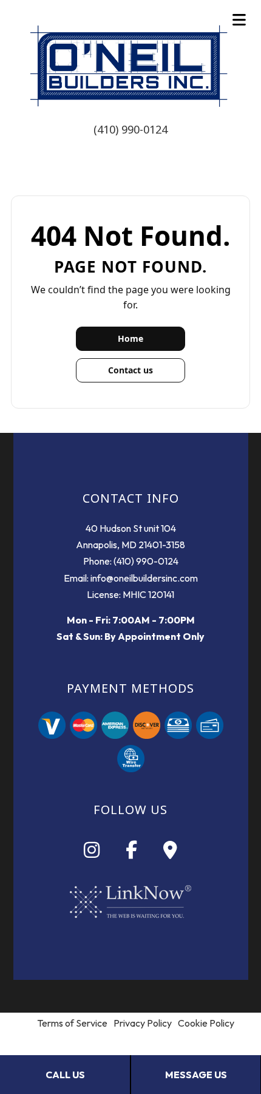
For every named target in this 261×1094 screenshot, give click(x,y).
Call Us (65, 1075)
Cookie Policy (206, 1023)
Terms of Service (72, 1023)
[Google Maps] (170, 853)
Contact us (130, 370)
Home (130, 338)
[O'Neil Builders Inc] (130, 68)
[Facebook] (131, 853)
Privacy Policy (143, 1023)
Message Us (196, 1075)
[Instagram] (92, 853)
